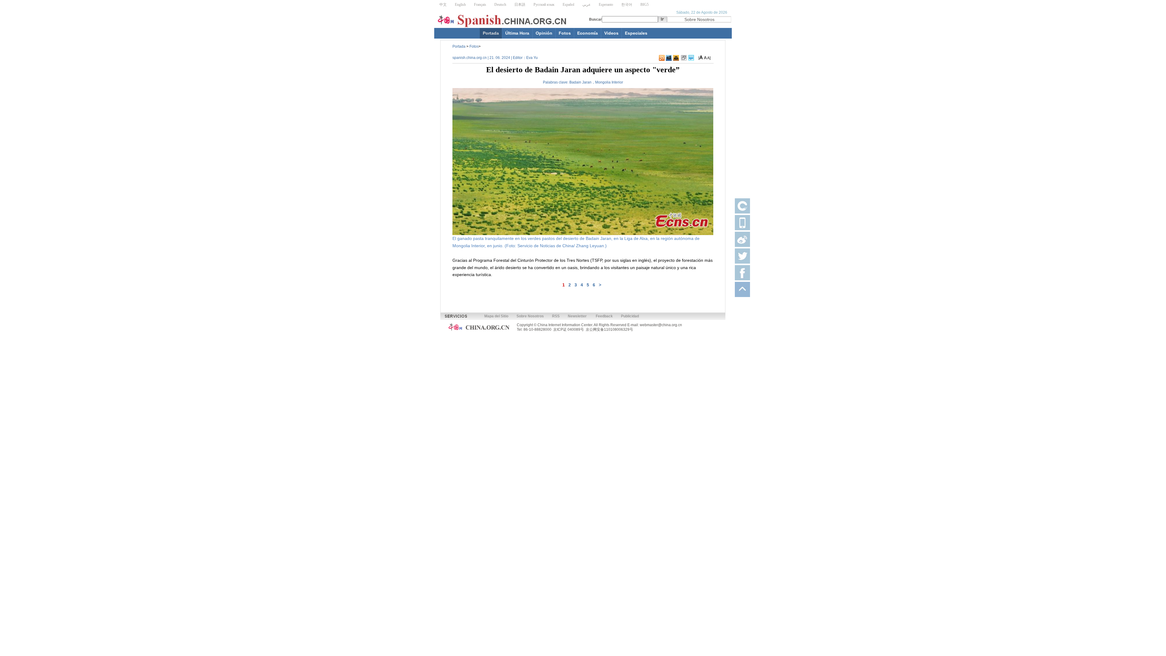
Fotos (565, 33)
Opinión (544, 33)
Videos (611, 33)
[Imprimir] (676, 58)
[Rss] (662, 58)
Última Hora (517, 33)
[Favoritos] (684, 58)
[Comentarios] (691, 58)
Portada (491, 33)
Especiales (636, 33)
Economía (587, 33)
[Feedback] (669, 58)
